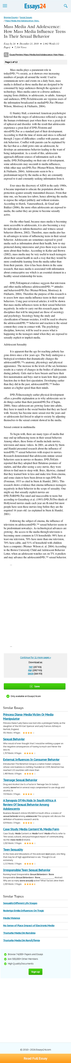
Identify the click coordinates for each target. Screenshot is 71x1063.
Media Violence (11, 918)
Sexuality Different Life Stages (20, 903)
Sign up (35, 971)
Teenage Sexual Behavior (20, 780)
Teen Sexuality (13, 850)
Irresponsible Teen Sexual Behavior (26, 870)
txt (31, 667)
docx (30, 673)
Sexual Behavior (14, 739)
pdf (30, 670)
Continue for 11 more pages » (35, 657)
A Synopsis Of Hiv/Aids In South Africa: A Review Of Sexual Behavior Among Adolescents (29, 804)
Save (37, 686)
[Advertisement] (35, 605)
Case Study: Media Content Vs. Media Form (31, 829)
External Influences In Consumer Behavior (31, 760)
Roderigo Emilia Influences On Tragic (23, 910)
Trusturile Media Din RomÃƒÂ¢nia (21, 940)
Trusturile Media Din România (19, 933)
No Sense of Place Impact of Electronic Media (28, 925)
